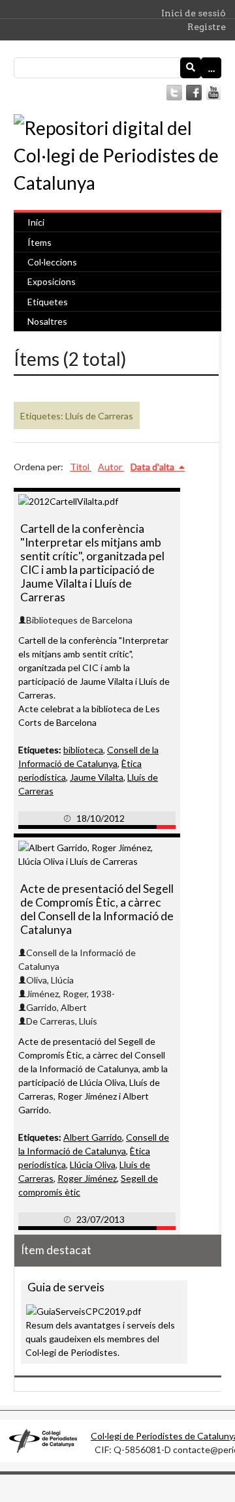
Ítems (39, 242)
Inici (35, 222)
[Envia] (190, 67)
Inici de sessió (193, 13)
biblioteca (83, 749)
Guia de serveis (65, 1287)
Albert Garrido (92, 1137)
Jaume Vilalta (96, 777)
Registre (206, 27)
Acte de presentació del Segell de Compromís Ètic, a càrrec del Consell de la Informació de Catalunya (97, 909)
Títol (80, 466)
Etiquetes (47, 301)
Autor (111, 466)
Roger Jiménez (87, 1178)
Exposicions (51, 281)
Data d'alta (153, 466)
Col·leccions (52, 261)
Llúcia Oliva (93, 1164)
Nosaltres (47, 321)
